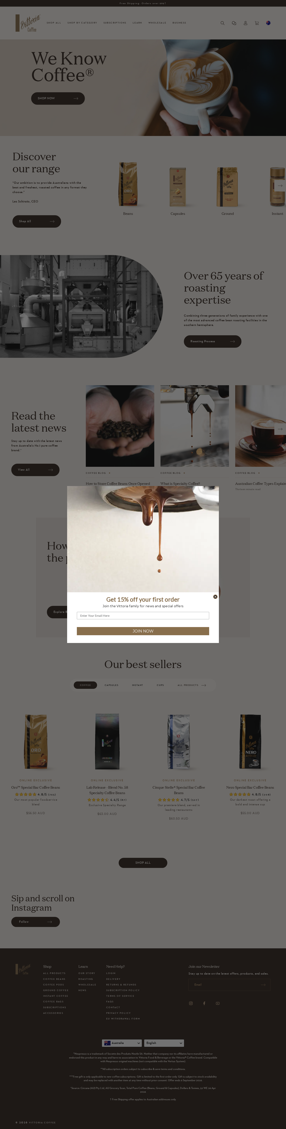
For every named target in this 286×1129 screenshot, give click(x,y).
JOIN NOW (143, 631)
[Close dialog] (215, 597)
